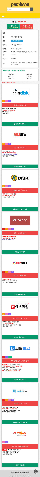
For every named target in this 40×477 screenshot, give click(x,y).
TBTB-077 (29, 76)
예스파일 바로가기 (20, 337)
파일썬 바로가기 (20, 465)
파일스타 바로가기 (20, 294)
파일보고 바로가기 (20, 380)
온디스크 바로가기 (20, 124)
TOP (35, 471)
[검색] (31, 9)
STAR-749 (11, 78)
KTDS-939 (29, 74)
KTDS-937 (11, 74)
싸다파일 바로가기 (20, 166)
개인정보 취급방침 (24, 472)
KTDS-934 (29, 78)
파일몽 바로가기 (20, 252)
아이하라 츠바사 (17, 41)
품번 (19, 22)
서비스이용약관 (15, 472)
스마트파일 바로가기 (20, 422)
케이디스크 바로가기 (20, 209)
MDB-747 (11, 76)
